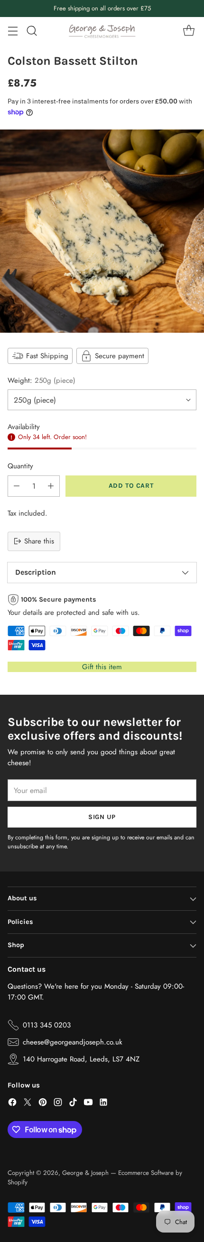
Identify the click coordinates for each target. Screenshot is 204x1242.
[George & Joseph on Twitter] (27, 1103)
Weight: (41, 380)
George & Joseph (85, 1172)
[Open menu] (12, 31)
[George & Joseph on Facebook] (12, 1103)
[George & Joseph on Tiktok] (73, 1103)
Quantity (20, 466)
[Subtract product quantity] (16, 486)
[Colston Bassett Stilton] (102, 231)
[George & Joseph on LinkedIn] (103, 1103)
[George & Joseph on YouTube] (88, 1103)
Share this (39, 541)
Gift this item (102, 667)
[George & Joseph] (102, 31)
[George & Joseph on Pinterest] (42, 1103)
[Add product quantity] (50, 486)
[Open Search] (31, 31)
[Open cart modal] (188, 31)
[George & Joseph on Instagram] (58, 1103)
